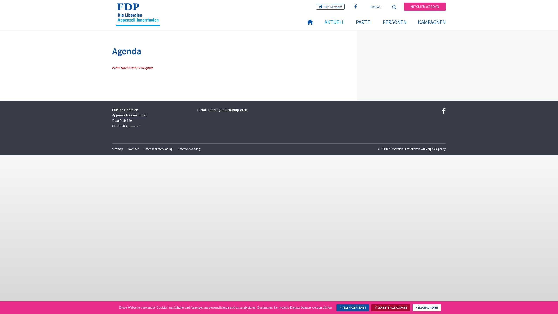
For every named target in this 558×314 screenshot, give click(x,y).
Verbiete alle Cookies (392, 307)
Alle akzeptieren (354, 307)
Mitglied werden (424, 7)
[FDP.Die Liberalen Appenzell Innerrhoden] (139, 8)
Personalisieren (427, 307)
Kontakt (376, 7)
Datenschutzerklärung (158, 149)
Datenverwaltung (189, 149)
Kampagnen (432, 22)
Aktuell (334, 22)
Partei (363, 22)
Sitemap (117, 149)
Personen (395, 22)
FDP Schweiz (333, 7)
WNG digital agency (433, 149)
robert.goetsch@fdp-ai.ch (227, 110)
